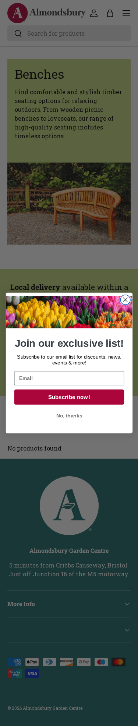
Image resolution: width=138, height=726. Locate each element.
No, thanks (69, 416)
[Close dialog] (125, 300)
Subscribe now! (69, 397)
